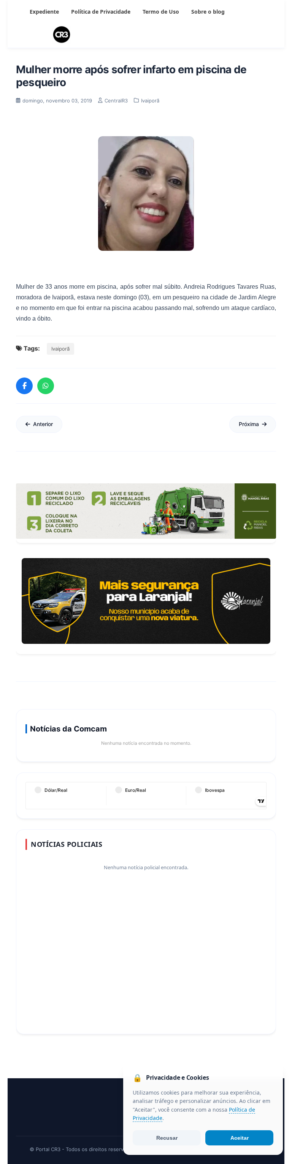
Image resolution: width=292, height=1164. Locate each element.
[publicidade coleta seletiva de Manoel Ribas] (146, 511)
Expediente (44, 11)
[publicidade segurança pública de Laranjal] (146, 601)
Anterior (43, 424)
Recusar (167, 1138)
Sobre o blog (208, 11)
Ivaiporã (60, 349)
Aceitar (239, 1138)
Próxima (249, 424)
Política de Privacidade (100, 11)
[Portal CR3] (146, 35)
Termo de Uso (161, 11)
